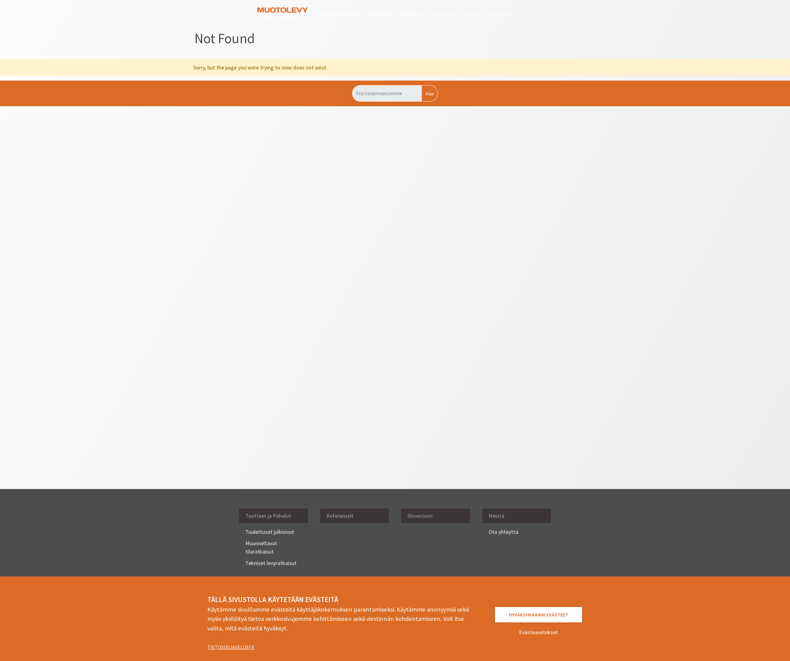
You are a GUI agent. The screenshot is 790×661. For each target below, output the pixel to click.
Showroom (411, 13)
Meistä (472, 13)
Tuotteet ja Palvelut (268, 515)
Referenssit (381, 13)
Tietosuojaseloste (231, 647)
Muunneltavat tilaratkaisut (261, 547)
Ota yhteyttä (499, 13)
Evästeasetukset (538, 632)
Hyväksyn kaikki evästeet (538, 615)
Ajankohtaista (444, 13)
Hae (430, 93)
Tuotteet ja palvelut (341, 13)
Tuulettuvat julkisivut (269, 531)
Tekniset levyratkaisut (271, 563)
